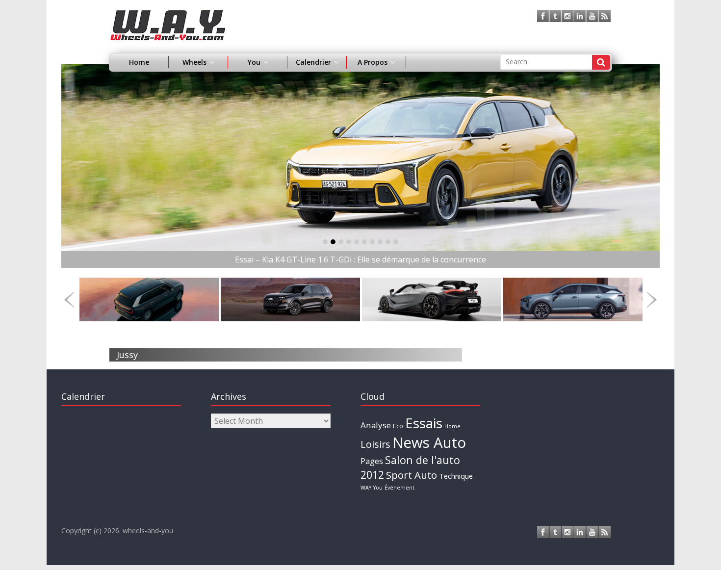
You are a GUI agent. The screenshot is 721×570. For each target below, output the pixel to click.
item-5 (364, 241)
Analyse (375, 425)
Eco (398, 425)
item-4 (356, 241)
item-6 (372, 241)
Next (651, 299)
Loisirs (375, 444)
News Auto (429, 442)
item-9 (395, 241)
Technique (456, 476)
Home (139, 62)
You (378, 487)
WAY (365, 487)
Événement (399, 487)
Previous (69, 299)
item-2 (340, 241)
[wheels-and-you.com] (168, 15)
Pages (371, 461)
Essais (423, 423)
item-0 (325, 241)
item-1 (333, 241)
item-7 (380, 241)
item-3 (348, 241)
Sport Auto (411, 475)
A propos (372, 62)
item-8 (388, 241)
